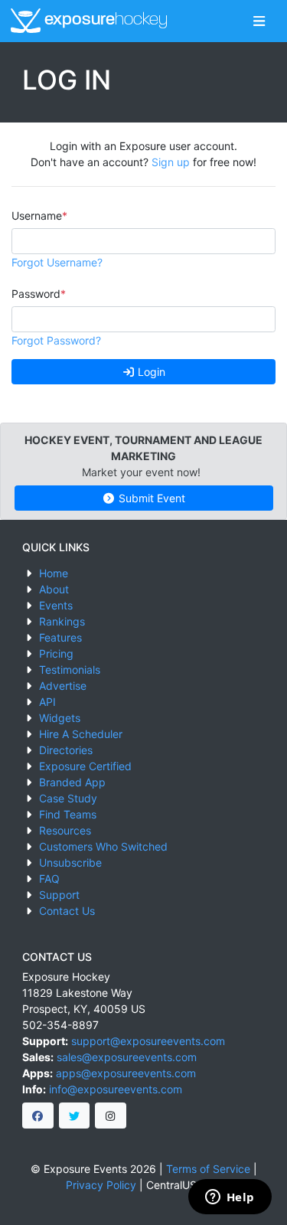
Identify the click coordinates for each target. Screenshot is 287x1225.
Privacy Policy (101, 1184)
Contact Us (67, 910)
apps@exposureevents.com (126, 1073)
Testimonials (69, 669)
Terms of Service (208, 1168)
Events (56, 605)
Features (60, 637)
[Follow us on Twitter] (74, 1115)
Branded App (72, 782)
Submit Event (150, 498)
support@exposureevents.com (148, 1040)
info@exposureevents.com (115, 1089)
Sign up (171, 161)
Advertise (62, 685)
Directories (66, 749)
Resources (65, 830)
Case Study (68, 798)
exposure (104, 20)
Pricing (56, 653)
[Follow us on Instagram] (110, 1115)
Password (35, 293)
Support (59, 894)
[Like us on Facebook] (38, 1115)
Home (53, 573)
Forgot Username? (57, 262)
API (47, 701)
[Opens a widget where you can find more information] (230, 1198)
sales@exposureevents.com (127, 1056)
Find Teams (67, 814)
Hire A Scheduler (80, 733)
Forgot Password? (56, 340)
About (54, 589)
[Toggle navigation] (259, 21)
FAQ (49, 878)
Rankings (62, 621)
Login (150, 371)
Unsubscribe (70, 862)
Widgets (59, 717)
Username (36, 215)
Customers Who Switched (103, 846)
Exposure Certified (85, 766)
